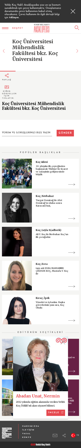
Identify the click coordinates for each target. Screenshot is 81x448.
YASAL (26, 433)
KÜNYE (27, 437)
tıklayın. (14, 17)
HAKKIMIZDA (30, 426)
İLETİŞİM (28, 430)
